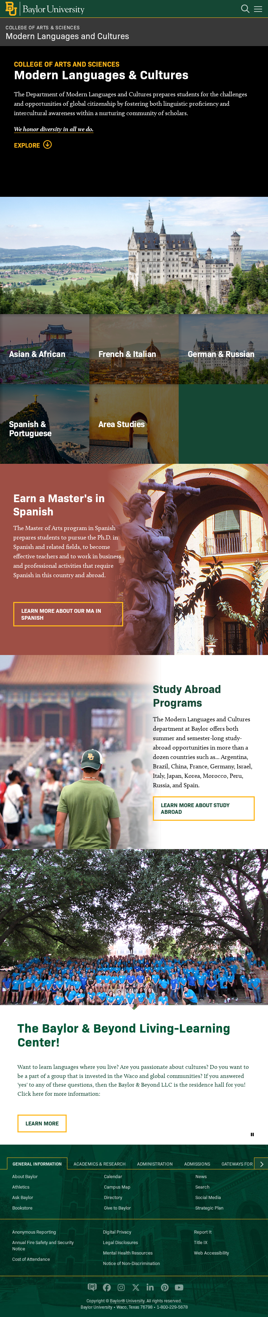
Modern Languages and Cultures (67, 35)
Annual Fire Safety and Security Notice (43, 1245)
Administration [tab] (155, 1163)
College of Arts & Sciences (43, 27)
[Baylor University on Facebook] (105, 1290)
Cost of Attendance (31, 1259)
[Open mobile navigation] (259, 10)
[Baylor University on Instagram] (120, 1290)
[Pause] (252, 1134)
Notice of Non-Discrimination (131, 1263)
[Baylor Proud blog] (91, 1290)
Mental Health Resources (127, 1252)
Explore (27, 145)
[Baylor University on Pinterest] (163, 1290)
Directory (113, 1197)
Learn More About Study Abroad (195, 808)
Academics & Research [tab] (100, 1163)
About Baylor (25, 1176)
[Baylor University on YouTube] (177, 1290)
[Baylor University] (44, 8)
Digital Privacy (117, 1231)
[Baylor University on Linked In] (149, 1290)
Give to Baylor (117, 1207)
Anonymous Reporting (34, 1231)
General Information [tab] (37, 1163)
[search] (242, 9)
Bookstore (22, 1207)
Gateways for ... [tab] (240, 1163)
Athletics (20, 1186)
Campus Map (117, 1186)
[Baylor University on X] (134, 1290)
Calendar (113, 1176)
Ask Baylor (22, 1197)
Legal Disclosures (120, 1242)
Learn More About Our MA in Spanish (61, 614)
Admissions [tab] (197, 1163)
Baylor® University (127, 1300)
